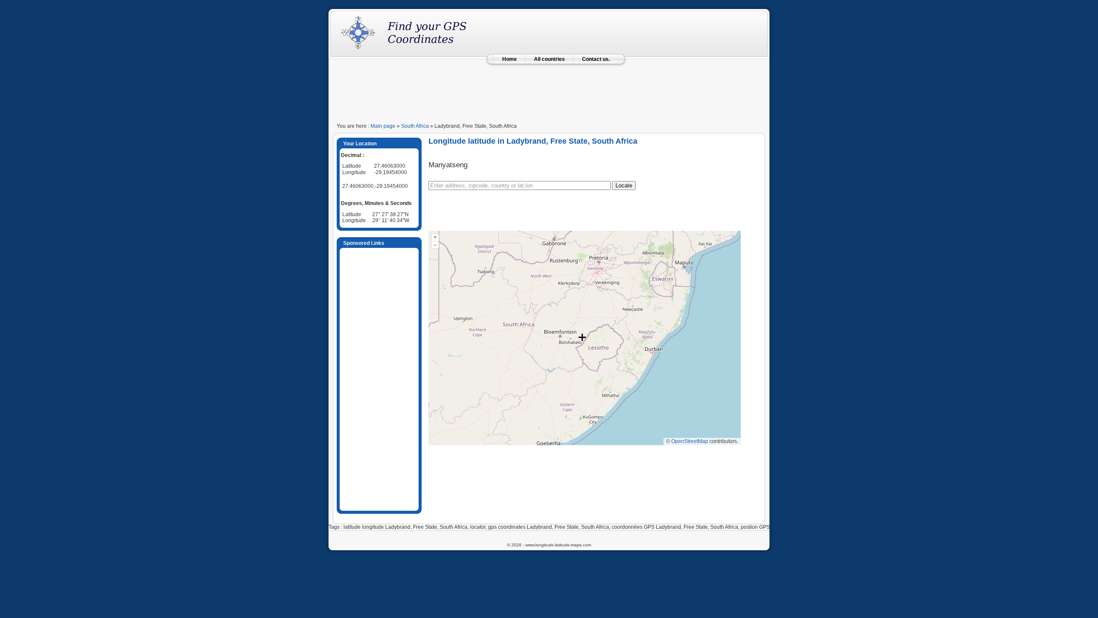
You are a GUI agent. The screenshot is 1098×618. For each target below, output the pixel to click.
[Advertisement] (549, 91)
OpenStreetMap (689, 441)
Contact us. (596, 59)
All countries (549, 59)
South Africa (415, 126)
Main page (383, 126)
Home (509, 59)
